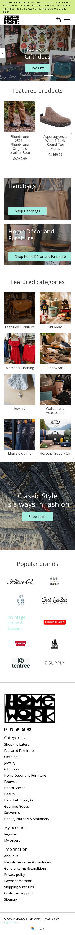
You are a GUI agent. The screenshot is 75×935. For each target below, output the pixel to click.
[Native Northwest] (54, 644)
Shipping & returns (19, 887)
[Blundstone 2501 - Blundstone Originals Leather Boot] (19, 116)
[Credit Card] (32, 929)
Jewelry (19, 408)
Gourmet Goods (16, 806)
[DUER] (54, 582)
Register (10, 834)
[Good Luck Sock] (54, 601)
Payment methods (18, 880)
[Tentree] (20, 663)
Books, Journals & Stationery (26, 819)
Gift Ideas (55, 327)
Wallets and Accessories (55, 410)
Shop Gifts (37, 68)
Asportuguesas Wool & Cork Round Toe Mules (55, 142)
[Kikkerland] (54, 622)
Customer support (18, 893)
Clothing (11, 756)
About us (11, 856)
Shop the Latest (16, 744)
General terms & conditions (25, 868)
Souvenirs (12, 812)
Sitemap (10, 899)
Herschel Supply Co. (55, 453)
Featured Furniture (20, 327)
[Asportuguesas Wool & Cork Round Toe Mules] (55, 116)
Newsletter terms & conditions (28, 862)
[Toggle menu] (66, 20)
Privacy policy (14, 874)
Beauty (9, 794)
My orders (12, 840)
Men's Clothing (20, 453)
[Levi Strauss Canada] (20, 644)
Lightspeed (11, 922)
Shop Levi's (37, 516)
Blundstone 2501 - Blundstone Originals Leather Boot (19, 144)
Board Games (14, 788)
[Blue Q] (20, 582)
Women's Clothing (19, 368)
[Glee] (20, 601)
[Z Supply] (54, 663)
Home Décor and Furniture (25, 775)
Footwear (55, 368)
